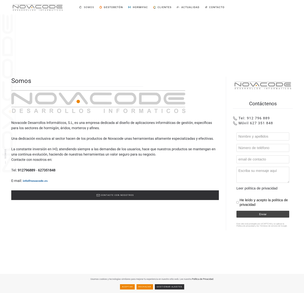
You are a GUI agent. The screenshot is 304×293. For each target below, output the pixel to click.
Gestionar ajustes (169, 287)
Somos (89, 7)
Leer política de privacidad (256, 188)
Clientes (165, 7)
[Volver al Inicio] (37, 7)
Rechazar (144, 287)
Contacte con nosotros (117, 195)
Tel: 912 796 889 (253, 118)
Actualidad (190, 7)
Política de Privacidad (202, 279)
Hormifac (140, 7)
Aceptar (127, 287)
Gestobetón (113, 7)
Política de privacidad (245, 226)
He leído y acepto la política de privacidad (264, 202)
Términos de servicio (269, 226)
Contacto (217, 7)
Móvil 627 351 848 (255, 123)
